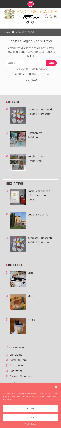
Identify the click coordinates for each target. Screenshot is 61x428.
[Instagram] (33, 22)
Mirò (30, 296)
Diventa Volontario (21, 376)
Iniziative (45, 74)
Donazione (16, 365)
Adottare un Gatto (25, 74)
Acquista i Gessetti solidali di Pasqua (40, 112)
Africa (31, 320)
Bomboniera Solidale (35, 135)
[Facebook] (28, 22)
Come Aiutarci (39, 69)
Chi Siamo (22, 69)
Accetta (30, 408)
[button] (56, 387)
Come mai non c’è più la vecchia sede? (39, 195)
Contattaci (32, 80)
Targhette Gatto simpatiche (38, 159)
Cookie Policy (30, 424)
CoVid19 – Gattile (38, 214)
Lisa (30, 273)
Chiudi (30, 417)
